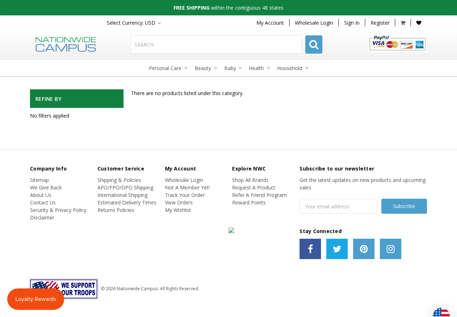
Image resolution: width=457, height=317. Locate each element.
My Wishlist (178, 210)
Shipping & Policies (119, 180)
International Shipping (122, 195)
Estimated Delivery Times (126, 202)
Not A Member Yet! (187, 187)
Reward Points (249, 202)
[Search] (313, 44)
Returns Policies (115, 210)
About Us (40, 195)
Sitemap (39, 180)
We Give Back (46, 187)
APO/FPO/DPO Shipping (125, 187)
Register (380, 22)
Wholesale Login (314, 22)
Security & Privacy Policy (58, 210)
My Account (270, 22)
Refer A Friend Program (259, 195)
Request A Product (253, 187)
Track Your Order (185, 195)
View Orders (179, 202)
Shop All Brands (250, 180)
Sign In (352, 22)
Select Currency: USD (132, 22)
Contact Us (43, 202)
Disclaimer (42, 217)
